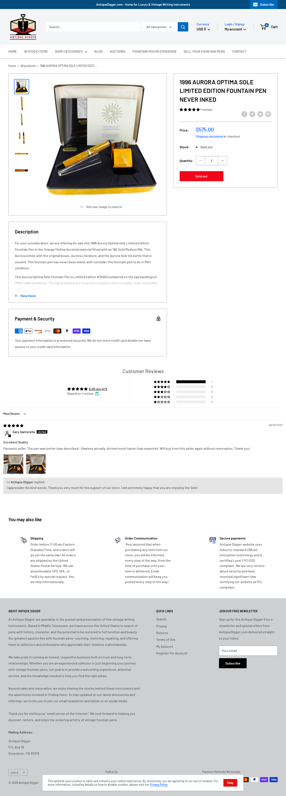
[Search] (183, 26)
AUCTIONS (117, 51)
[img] (13, 425)
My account (234, 29)
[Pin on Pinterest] (252, 114)
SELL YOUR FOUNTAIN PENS (204, 51)
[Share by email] (268, 114)
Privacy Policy (159, 784)
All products (28, 66)
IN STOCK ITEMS (36, 51)
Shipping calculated (209, 136)
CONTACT (239, 51)
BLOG (98, 51)
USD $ (14, 772)
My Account (164, 646)
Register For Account (171, 653)
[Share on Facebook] (244, 114)
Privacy (161, 626)
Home (12, 66)
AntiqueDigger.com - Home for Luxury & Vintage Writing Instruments (143, 4)
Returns (162, 633)
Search (161, 619)
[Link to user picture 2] (36, 464)
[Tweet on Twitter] (260, 114)
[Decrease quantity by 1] (200, 160)
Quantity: (186, 161)
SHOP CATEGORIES (68, 51)
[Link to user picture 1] (13, 464)
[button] (190, 110)
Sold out (201, 176)
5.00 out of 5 (98, 389)
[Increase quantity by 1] (222, 160)
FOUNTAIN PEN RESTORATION (154, 51)
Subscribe (267, 4)
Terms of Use (165, 639)
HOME (12, 51)
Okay (230, 782)
